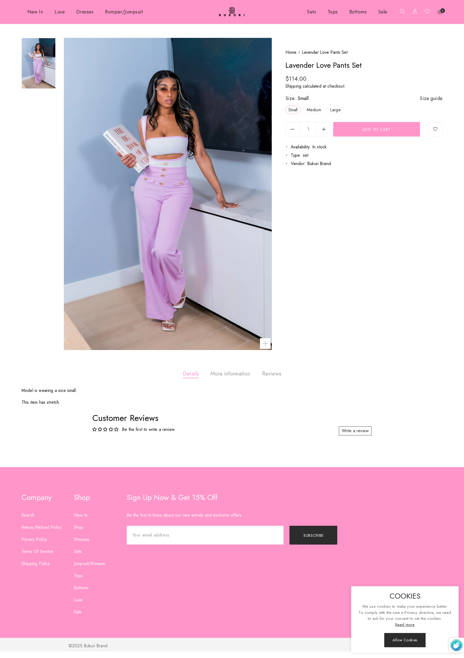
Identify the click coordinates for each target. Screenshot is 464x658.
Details (191, 374)
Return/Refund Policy (41, 527)
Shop (79, 527)
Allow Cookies (405, 640)
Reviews (271, 374)
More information (230, 374)
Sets (78, 551)
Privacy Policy (34, 539)
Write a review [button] (355, 431)
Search (27, 515)
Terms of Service (37, 551)
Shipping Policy (35, 563)
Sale (78, 612)
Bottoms (81, 588)
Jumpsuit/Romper (89, 563)
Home (290, 52)
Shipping (293, 86)
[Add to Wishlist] (435, 129)
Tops (78, 576)
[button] (401, 12)
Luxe (78, 600)
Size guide (431, 98)
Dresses (81, 539)
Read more (405, 625)
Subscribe (313, 535)
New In (81, 515)
